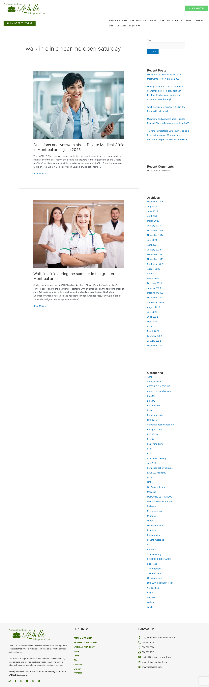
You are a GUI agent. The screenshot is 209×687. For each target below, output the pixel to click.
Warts (150, 607)
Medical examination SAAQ (160, 501)
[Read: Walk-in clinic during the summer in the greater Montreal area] (78, 234)
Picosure (151, 530)
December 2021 (155, 345)
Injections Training (156, 458)
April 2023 (152, 273)
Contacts (121, 26)
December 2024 (155, 230)
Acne (149, 376)
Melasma (151, 506)
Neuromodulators (156, 525)
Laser (150, 477)
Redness (151, 549)
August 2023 (153, 269)
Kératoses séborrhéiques (160, 468)
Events (150, 439)
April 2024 (152, 244)
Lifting (150, 482)
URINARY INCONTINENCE (160, 583)
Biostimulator (154, 405)
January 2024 (154, 249)
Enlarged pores (155, 429)
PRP (149, 544)
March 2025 (153, 220)
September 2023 (155, 264)
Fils (149, 453)
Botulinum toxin (155, 415)
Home (188, 20)
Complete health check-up (160, 424)
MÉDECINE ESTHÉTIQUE (159, 496)
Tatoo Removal (154, 568)
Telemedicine (154, 573)
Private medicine (155, 539)
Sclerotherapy (154, 554)
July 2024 (152, 240)
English (133, 26)
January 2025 (154, 225)
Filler (149, 448)
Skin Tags (152, 563)
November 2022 (155, 297)
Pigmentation (154, 535)
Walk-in (151, 602)
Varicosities (153, 588)
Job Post (151, 463)
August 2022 (153, 307)
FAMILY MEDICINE (118, 20)
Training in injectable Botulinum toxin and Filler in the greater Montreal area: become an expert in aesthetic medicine (168, 135)
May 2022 (152, 321)
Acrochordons (154, 381)
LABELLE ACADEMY (169, 20)
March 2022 (153, 331)
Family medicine (155, 444)
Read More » (39, 173)
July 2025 (152, 206)
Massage (151, 492)
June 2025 (152, 211)
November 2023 (155, 259)
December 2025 (155, 201)
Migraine (151, 516)
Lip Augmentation (156, 487)
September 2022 (155, 302)
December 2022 (155, 292)
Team (197, 20)
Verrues (151, 597)
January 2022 (154, 340)
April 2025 (152, 216)
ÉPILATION (152, 434)
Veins (150, 592)
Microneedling (154, 511)
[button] (143, 20)
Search (150, 40)
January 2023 (154, 288)
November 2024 (155, 235)
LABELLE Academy (156, 472)
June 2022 (152, 316)
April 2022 (152, 326)
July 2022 (152, 312)
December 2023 (155, 254)
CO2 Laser (152, 420)
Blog (111, 26)
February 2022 (154, 336)
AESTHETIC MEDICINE (158, 386)
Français (78, 673)
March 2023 (153, 278)
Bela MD (151, 396)
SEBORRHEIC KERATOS (159, 559)
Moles (150, 520)
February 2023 (154, 283)
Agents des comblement (159, 391)
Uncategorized (154, 578)
